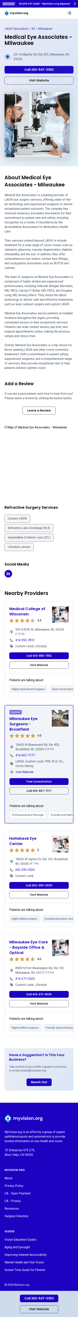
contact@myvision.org (32, 1070)
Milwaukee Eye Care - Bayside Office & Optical (28, 947)
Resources (12, 1208)
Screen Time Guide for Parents (25, 1270)
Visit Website (39, 1309)
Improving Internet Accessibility (26, 1255)
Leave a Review (39, 410)
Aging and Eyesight (17, 1247)
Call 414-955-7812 (39, 656)
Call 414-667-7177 (39, 791)
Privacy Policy (14, 1186)
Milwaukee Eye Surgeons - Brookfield (23, 724)
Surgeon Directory (16, 1216)
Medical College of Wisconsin (27, 611)
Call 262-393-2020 (39, 885)
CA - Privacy (13, 1201)
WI (33, 29)
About (8, 1178)
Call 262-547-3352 (39, 1298)
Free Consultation (39, 781)
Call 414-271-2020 (39, 994)
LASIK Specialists (17, 29)
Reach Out (39, 1082)
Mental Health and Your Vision (24, 1262)
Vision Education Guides (21, 1239)
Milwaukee (45, 29)
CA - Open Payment (17, 1193)
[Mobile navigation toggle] (69, 13)
